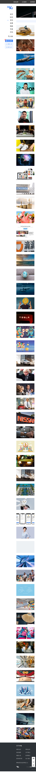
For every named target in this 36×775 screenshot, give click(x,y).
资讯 (11, 20)
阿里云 (31, 767)
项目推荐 (18, 752)
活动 (11, 32)
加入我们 (28, 758)
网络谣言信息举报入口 (22, 762)
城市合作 (18, 749)
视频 (11, 26)
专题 (11, 29)
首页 (11, 14)
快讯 (11, 17)
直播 (11, 23)
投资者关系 (19, 758)
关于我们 (28, 752)
